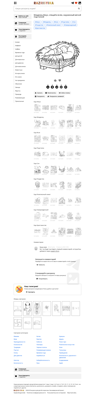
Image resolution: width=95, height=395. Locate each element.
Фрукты (17, 91)
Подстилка (40, 148)
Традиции (17, 347)
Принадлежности (19, 342)
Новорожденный (42, 210)
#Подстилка (65, 22)
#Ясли (56, 22)
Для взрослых (19, 59)
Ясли (38, 132)
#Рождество (39, 25)
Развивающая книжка (44, 350)
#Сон (74, 22)
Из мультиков (20, 73)
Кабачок (39, 342)
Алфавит (18, 45)
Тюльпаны (62, 350)
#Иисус (37, 22)
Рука (38, 363)
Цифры (17, 49)
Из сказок (18, 77)
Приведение (63, 353)
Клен (60, 347)
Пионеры (40, 344)
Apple (61, 363)
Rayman (39, 339)
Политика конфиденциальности (36, 393)
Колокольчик (18, 344)
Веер (15, 339)
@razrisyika (51, 247)
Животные (18, 70)
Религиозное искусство (67, 344)
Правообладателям (19, 393)
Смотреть (31, 292)
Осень (16, 353)
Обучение (18, 84)
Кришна (61, 336)
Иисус (39, 102)
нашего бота (55, 251)
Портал (16, 350)
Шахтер (16, 360)
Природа (18, 94)
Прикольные (19, 101)
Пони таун (62, 342)
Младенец (40, 117)
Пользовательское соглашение (56, 393)
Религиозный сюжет (44, 194)
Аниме (17, 42)
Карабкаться (41, 355)
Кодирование (63, 360)
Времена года (19, 52)
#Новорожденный (70, 25)
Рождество (40, 179)
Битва (38, 336)
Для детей (18, 56)
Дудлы (61, 339)
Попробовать (43, 279)
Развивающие (20, 98)
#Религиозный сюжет (53, 25)
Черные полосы (42, 347)
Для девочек (19, 63)
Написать (42, 265)
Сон (38, 163)
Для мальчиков (20, 66)
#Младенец (47, 22)
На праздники (20, 80)
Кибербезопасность (43, 360)
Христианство (41, 225)
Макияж (16, 336)
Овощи (17, 87)
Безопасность (18, 363)
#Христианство (40, 28)
